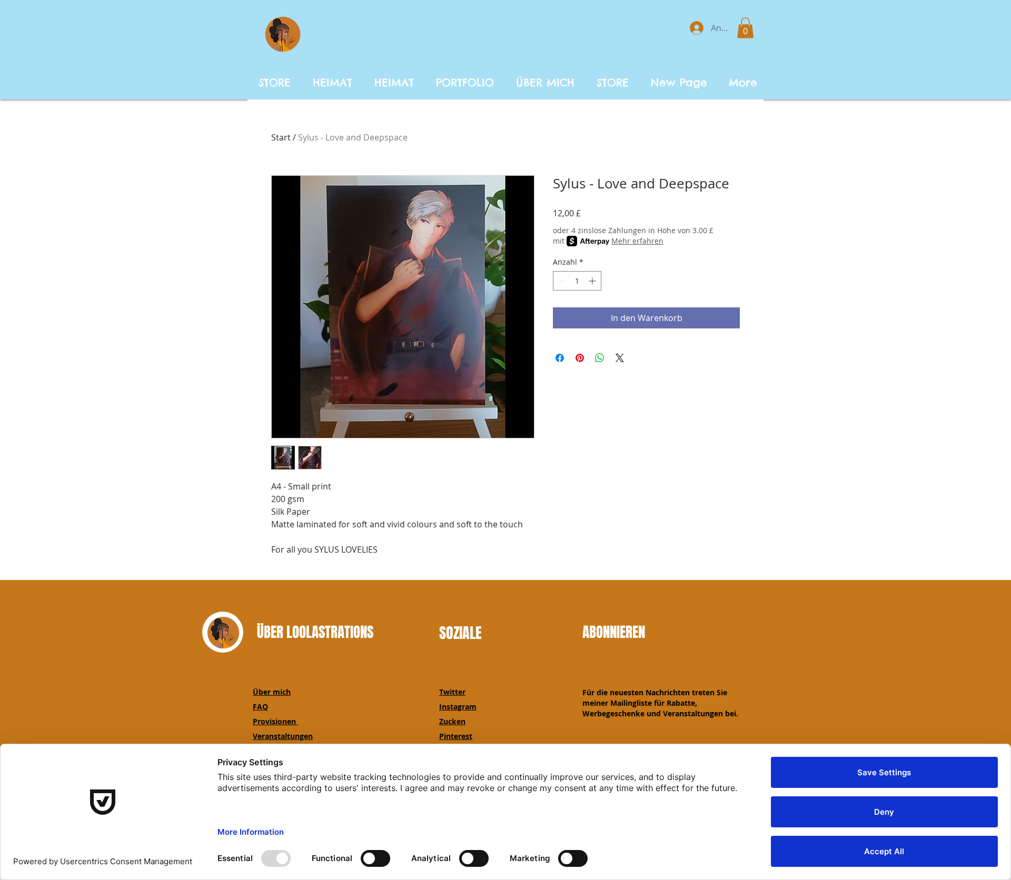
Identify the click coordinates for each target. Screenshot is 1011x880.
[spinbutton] (577, 281)
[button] (745, 27)
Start (281, 137)
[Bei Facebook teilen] (559, 358)
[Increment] (593, 281)
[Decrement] (561, 281)
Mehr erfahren (637, 241)
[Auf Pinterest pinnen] (579, 358)
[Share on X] (619, 358)
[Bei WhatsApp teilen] (599, 358)
